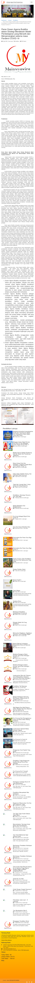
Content (9, 20)
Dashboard (3, 20)
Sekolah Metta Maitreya (6, 940)
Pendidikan (15, 20)
